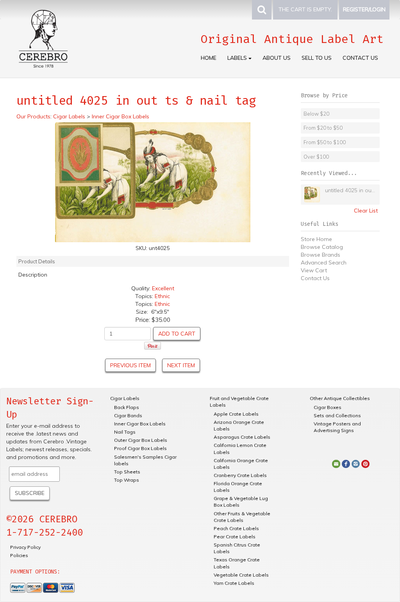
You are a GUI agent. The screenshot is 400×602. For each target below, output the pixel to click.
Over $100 (316, 157)
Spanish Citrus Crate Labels (237, 548)
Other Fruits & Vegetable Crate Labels (242, 517)
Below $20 (316, 114)
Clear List (366, 210)
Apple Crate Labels (236, 414)
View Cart (314, 270)
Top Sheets (127, 472)
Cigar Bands (128, 415)
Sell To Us (317, 57)
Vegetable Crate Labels (241, 575)
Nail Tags (125, 432)
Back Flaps (126, 407)
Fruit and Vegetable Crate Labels (239, 401)
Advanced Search (323, 262)
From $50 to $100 (325, 142)
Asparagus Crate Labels (242, 437)
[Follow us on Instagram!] (356, 463)
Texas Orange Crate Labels (237, 563)
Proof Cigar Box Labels (140, 448)
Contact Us (360, 57)
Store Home (316, 239)
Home (208, 57)
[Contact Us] (336, 463)
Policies (19, 555)
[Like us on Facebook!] (346, 463)
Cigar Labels (124, 398)
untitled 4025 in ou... (350, 190)
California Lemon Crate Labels (240, 448)
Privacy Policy (25, 547)
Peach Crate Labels (236, 528)
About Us (276, 57)
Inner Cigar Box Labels (140, 424)
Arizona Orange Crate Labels (239, 425)
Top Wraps (126, 480)
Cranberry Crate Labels (240, 475)
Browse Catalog (322, 246)
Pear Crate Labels (234, 536)
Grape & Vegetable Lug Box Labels (241, 501)
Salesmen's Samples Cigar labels (145, 460)
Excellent (163, 288)
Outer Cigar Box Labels (140, 440)
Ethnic (162, 296)
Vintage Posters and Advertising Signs (337, 427)
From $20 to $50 (323, 128)
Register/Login (364, 9)
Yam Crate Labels (234, 583)
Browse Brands (320, 254)
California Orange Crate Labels (241, 463)
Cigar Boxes (327, 407)
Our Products (33, 116)
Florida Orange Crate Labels (238, 487)
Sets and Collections (337, 415)
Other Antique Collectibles (340, 398)
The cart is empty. (305, 9)
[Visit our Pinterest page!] (365, 463)
